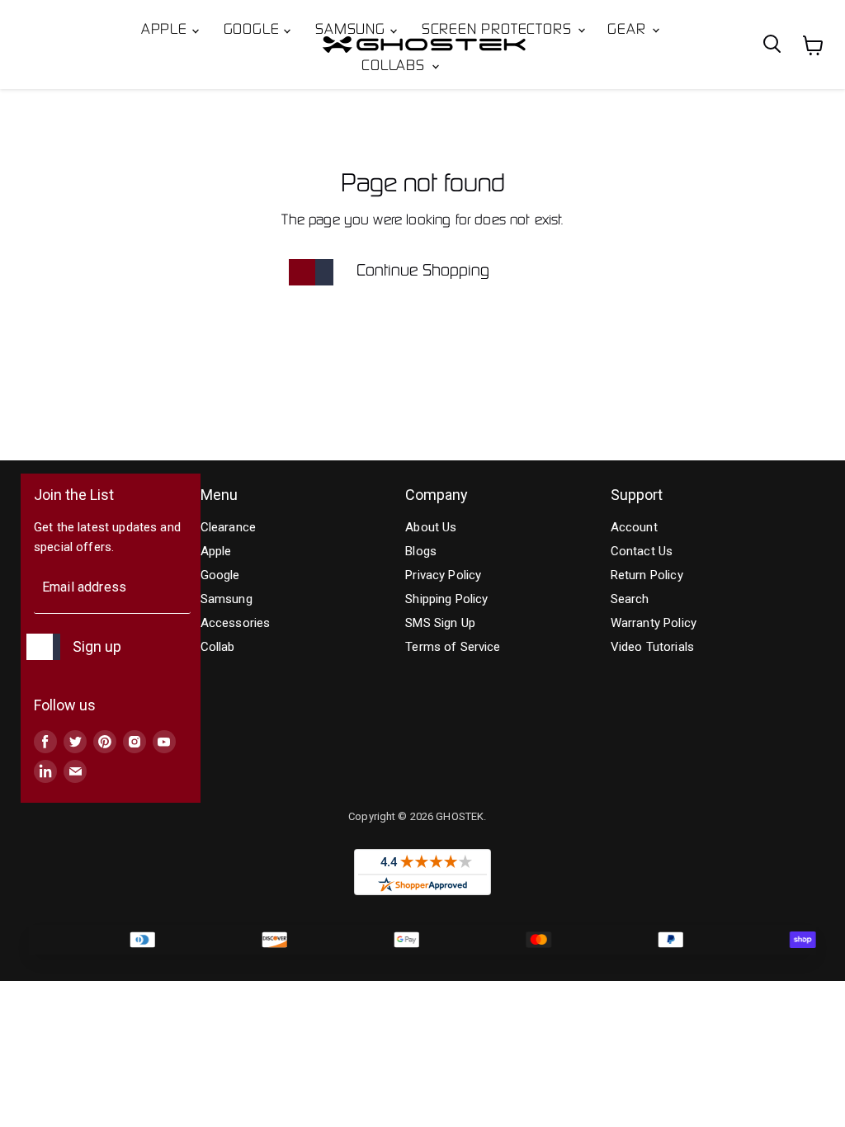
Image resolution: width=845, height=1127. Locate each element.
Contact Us (642, 551)
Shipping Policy (446, 599)
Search (630, 599)
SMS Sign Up (440, 622)
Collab (218, 646)
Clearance (228, 527)
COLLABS (395, 66)
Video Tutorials (652, 646)
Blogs (421, 551)
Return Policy (647, 575)
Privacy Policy (443, 575)
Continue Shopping (422, 271)
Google (254, 30)
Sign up (97, 646)
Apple (166, 30)
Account (634, 527)
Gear (628, 30)
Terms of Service (452, 646)
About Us (430, 527)
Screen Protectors (499, 30)
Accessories (236, 622)
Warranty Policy (653, 622)
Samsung (352, 30)
